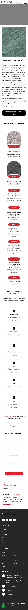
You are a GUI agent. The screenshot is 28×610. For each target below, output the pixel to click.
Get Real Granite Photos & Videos (14, 113)
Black (3, 552)
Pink (15, 560)
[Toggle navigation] (25, 2)
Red (3, 563)
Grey (15, 558)
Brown (3, 555)
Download (8, 504)
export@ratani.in (10, 594)
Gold (15, 555)
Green (3, 558)
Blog (3, 537)
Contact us (4, 543)
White (15, 563)
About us (4, 529)
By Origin (4, 534)
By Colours (5, 532)
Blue (15, 552)
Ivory (3, 560)
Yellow (3, 566)
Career (4, 540)
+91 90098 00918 (10, 586)
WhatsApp (8, 590)
